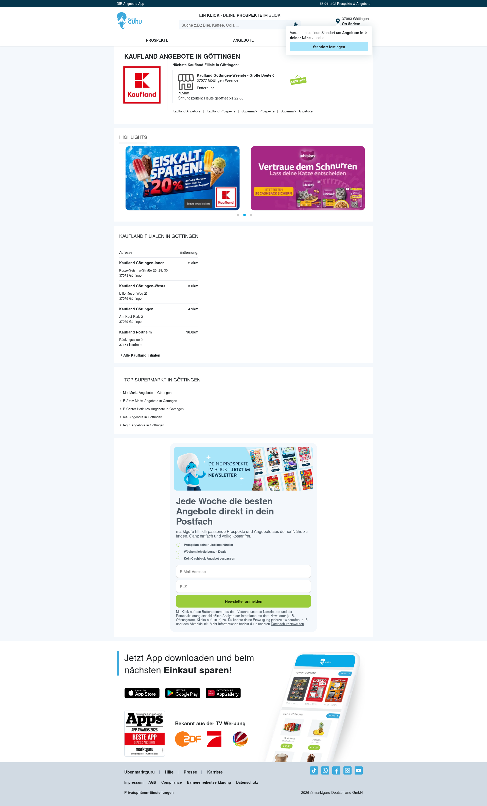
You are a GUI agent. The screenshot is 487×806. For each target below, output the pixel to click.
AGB (152, 782)
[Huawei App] (223, 693)
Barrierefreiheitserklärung (209, 782)
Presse (190, 772)
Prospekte (157, 40)
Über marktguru (139, 772)
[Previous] (119, 178)
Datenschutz (247, 782)
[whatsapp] (325, 770)
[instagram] (347, 770)
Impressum (133, 782)
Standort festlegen (329, 46)
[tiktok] (314, 770)
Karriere (215, 772)
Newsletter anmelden (243, 601)
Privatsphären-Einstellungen (149, 792)
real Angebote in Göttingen (142, 416)
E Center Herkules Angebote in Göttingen (153, 408)
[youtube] (359, 770)
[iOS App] (142, 693)
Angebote (243, 40)
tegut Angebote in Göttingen (143, 425)
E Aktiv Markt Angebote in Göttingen (150, 400)
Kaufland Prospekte (220, 111)
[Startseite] (129, 21)
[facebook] (336, 770)
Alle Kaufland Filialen (141, 355)
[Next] (367, 178)
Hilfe (169, 772)
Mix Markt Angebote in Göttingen (147, 392)
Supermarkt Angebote (296, 111)
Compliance (171, 782)
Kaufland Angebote (186, 111)
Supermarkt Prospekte (257, 111)
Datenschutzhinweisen (287, 623)
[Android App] (182, 693)
